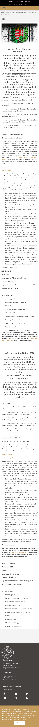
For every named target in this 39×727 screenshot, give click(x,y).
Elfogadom (19, 723)
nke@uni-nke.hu (7, 669)
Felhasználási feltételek (9, 676)
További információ (19, 719)
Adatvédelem (6, 678)
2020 (7, 14)
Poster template (7, 454)
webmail (27, 1)
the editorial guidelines (19, 552)
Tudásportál (19, 1)
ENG (29, 4)
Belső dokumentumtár (15, 4)
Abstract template (8, 458)
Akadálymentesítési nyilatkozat (11, 679)
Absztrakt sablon (7, 167)
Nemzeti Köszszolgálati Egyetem (12, 686)
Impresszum (7, 672)
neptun (11, 1)
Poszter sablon (7, 170)
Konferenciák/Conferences (8, 12)
